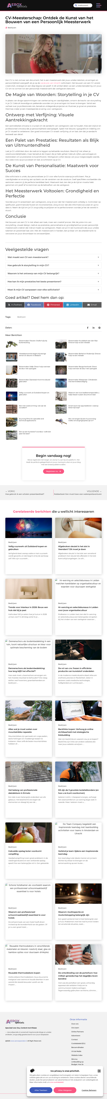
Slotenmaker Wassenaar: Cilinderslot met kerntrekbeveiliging (82, 380)
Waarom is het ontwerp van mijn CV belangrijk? (53, 273)
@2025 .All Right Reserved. (23, 1041)
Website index (76, 1055)
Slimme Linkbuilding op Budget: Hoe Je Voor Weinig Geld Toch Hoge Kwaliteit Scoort (79, 1065)
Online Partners (77, 1032)
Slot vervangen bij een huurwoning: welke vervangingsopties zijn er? (82, 420)
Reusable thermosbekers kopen (24, 973)
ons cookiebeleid (56, 1082)
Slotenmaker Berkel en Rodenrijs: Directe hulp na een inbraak (84, 354)
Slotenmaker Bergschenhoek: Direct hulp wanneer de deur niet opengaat (82, 367)
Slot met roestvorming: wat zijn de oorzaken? (32, 407)
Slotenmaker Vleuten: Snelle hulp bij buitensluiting (33, 341)
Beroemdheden (77, 1047)
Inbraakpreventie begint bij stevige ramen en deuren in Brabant (32, 354)
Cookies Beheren (89, 1090)
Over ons (74, 1024)
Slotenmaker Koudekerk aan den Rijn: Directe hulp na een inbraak (83, 341)
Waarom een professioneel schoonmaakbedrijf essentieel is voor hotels (27, 915)
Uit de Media (76, 1051)
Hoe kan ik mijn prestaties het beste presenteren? (53, 281)
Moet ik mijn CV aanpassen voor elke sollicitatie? (53, 289)
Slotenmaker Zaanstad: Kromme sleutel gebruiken (34, 380)
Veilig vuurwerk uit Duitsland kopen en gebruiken (34, 393)
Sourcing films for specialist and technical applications (31, 420)
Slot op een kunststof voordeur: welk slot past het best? (35, 432)
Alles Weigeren (65, 1090)
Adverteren (75, 1036)
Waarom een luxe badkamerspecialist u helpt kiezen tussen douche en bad (83, 393)
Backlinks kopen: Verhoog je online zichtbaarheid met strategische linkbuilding (75, 732)
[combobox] (82, 5)
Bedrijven (12, 28)
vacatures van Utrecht (50, 83)
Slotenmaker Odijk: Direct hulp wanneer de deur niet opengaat (34, 367)
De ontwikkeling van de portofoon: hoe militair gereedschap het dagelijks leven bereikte (78, 976)
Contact (74, 1039)
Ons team (75, 1028)
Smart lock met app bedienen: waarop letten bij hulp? (83, 407)
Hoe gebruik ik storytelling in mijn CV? (53, 265)
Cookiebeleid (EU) (78, 1043)
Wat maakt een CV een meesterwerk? (53, 257)
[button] (99, 1071)
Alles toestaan (41, 1090)
